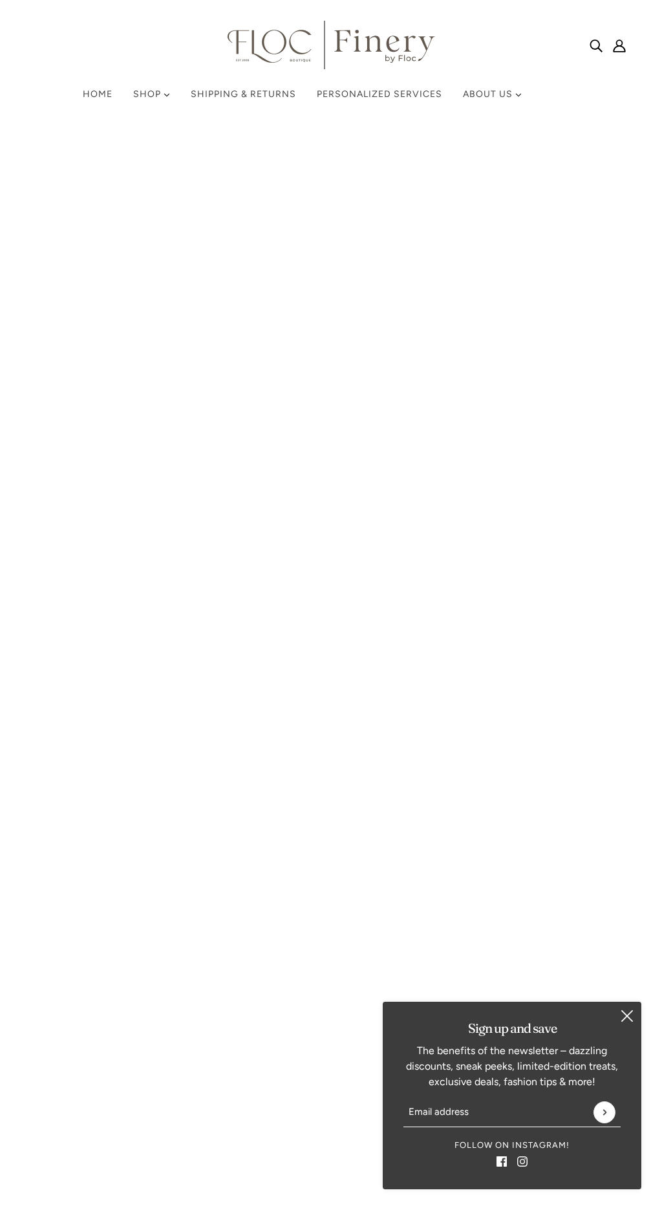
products (440, 293)
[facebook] (501, 1161)
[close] (627, 1016)
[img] (596, 45)
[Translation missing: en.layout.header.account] (619, 45)
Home (97, 94)
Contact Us (490, 736)
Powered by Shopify (331, 1163)
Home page (296, 293)
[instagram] (522, 1161)
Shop (148, 94)
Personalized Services (379, 94)
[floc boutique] (331, 45)
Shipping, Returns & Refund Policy (542, 752)
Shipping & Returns (243, 94)
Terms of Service (502, 767)
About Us (489, 94)
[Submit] (604, 1112)
